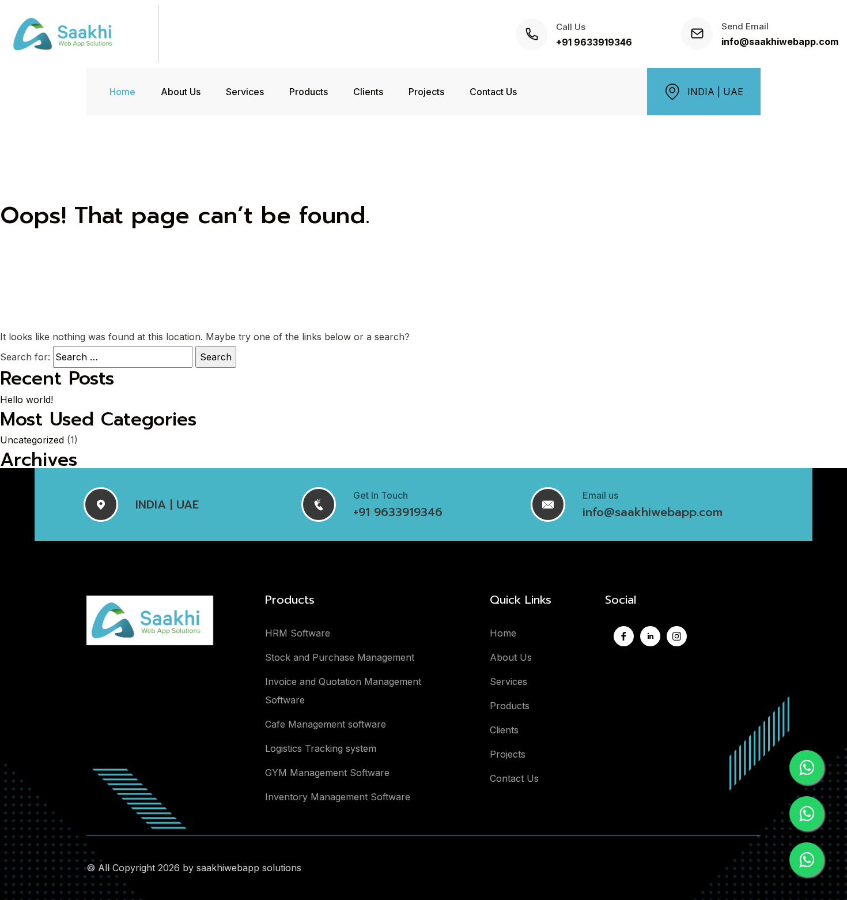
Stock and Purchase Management (339, 657)
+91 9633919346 (594, 42)
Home (122, 91)
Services (245, 91)
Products (308, 91)
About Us (181, 91)
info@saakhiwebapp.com (779, 41)
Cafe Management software (325, 724)
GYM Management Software (327, 772)
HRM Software (297, 633)
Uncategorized (32, 440)
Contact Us (493, 91)
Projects (426, 91)
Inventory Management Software (337, 797)
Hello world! (26, 399)
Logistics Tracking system (320, 748)
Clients (368, 91)
